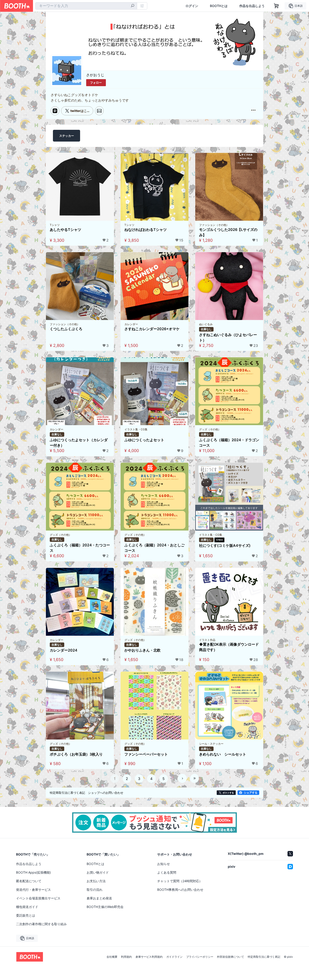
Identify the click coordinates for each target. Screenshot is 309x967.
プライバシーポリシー (199, 956)
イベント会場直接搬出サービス (38, 898)
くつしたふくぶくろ (66, 329)
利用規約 (126, 956)
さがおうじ (95, 75)
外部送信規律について (230, 956)
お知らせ (163, 864)
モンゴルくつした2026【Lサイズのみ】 (228, 232)
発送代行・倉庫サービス (33, 889)
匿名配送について (28, 881)
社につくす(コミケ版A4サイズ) (224, 545)
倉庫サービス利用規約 (149, 956)
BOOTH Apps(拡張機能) (33, 872)
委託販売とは (25, 915)
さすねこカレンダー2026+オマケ (152, 329)
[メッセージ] (99, 110)
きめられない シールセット (222, 754)
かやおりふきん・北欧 (142, 650)
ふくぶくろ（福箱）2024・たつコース (80, 548)
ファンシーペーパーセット (146, 754)
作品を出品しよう (252, 5)
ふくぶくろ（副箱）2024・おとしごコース (154, 548)
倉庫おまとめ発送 (99, 898)
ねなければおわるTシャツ (145, 229)
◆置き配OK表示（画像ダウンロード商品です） (229, 647)
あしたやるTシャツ (65, 229)
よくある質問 (166, 872)
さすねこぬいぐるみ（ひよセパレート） (228, 337)
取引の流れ (94, 889)
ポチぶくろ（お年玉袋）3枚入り (76, 754)
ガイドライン (174, 956)
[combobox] (86, 5)
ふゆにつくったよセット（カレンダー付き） (79, 443)
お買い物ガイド (98, 872)
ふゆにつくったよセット (144, 440)
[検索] (132, 6)
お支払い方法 (96, 881)
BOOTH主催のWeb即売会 (105, 907)
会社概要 (112, 956)
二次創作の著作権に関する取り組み (41, 924)
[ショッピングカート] (276, 6)
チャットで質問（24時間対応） (179, 881)
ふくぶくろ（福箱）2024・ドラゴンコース (229, 443)
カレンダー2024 (63, 650)
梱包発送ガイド (27, 907)
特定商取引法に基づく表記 (264, 956)
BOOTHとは (219, 5)
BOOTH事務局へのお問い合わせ (180, 889)
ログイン (191, 5)
